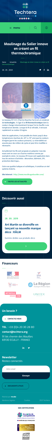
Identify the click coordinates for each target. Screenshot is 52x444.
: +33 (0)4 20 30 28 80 (18, 327)
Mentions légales (8, 400)
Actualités (13, 62)
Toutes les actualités (17, 182)
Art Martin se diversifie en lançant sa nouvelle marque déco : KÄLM (23, 228)
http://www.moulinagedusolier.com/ (29, 174)
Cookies (27, 400)
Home (4, 62)
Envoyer (26, 375)
